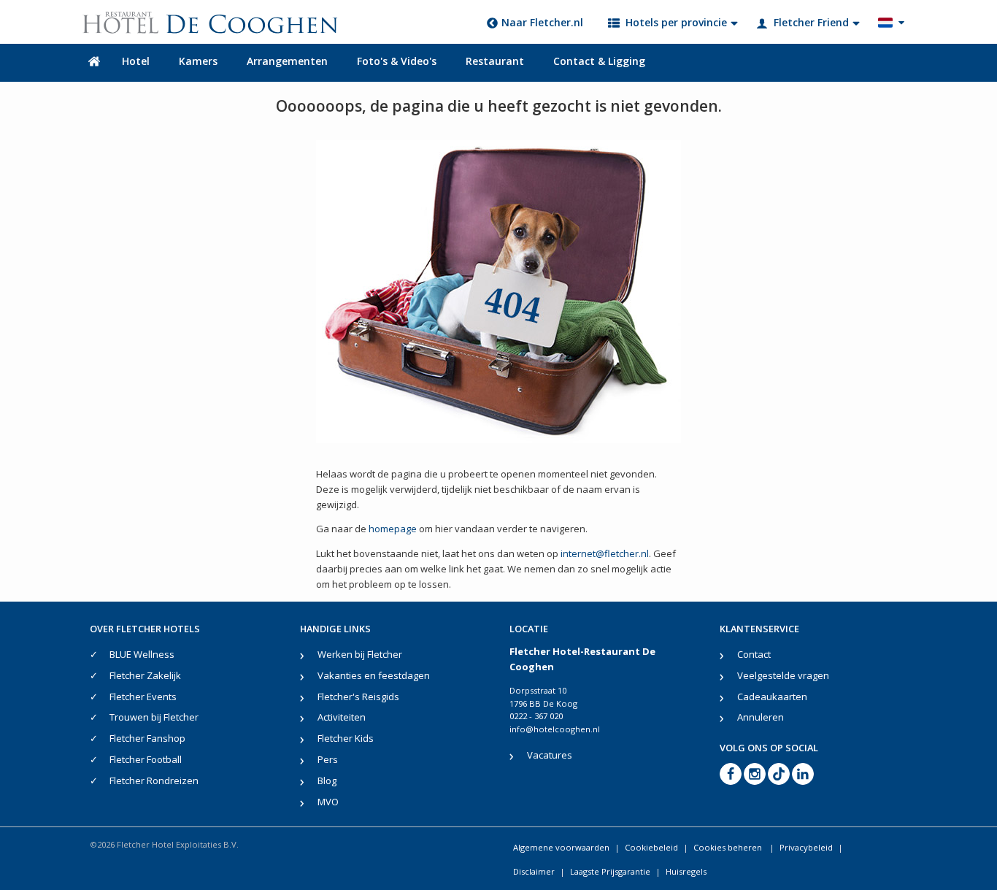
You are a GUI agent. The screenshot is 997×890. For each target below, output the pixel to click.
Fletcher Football (145, 759)
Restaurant (495, 61)
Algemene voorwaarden (561, 847)
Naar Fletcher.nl (542, 22)
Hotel (136, 61)
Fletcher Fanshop (147, 738)
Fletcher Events (143, 696)
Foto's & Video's (396, 61)
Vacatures (549, 755)
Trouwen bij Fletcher (154, 717)
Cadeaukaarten (772, 696)
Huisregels (686, 871)
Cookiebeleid (651, 847)
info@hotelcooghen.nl (554, 729)
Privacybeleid (806, 847)
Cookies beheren (728, 847)
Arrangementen (287, 61)
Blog (326, 780)
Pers (327, 759)
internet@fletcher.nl (605, 553)
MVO (328, 801)
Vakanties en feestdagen (373, 675)
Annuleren (760, 717)
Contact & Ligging (599, 61)
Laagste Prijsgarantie (610, 871)
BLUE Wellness (141, 654)
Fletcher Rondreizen (154, 780)
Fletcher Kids (345, 738)
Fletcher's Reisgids (358, 696)
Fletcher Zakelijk (145, 675)
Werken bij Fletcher (359, 654)
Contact (754, 654)
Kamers (198, 61)
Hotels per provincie (676, 22)
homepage (393, 528)
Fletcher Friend (811, 22)
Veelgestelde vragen (783, 675)
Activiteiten (341, 717)
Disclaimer (534, 871)
